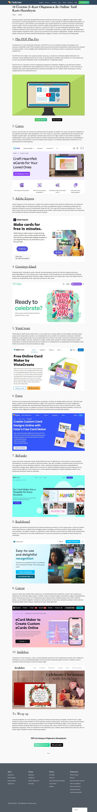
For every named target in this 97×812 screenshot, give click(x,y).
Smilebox (23, 652)
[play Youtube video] (48, 95)
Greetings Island (25, 267)
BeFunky (21, 456)
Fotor (19, 396)
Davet (48, 753)
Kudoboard (22, 522)
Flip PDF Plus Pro (27, 39)
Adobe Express (24, 198)
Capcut (20, 588)
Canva (19, 126)
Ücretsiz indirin (83, 2)
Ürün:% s (47, 2)
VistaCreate (22, 328)
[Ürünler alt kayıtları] (49, 2)
